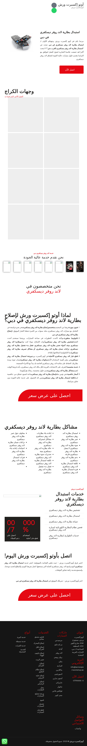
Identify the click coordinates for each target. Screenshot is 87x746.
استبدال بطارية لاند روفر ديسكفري (64, 515)
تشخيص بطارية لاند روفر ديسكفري (64, 510)
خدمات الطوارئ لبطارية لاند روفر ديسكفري (64, 536)
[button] (64, 510)
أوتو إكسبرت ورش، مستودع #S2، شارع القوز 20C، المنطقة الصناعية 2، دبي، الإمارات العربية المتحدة (77, 646)
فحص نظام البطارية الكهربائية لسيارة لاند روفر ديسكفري (65, 528)
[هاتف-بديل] (54, 5)
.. (45, 741)
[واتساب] (54, 10)
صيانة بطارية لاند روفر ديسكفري (63, 521)
